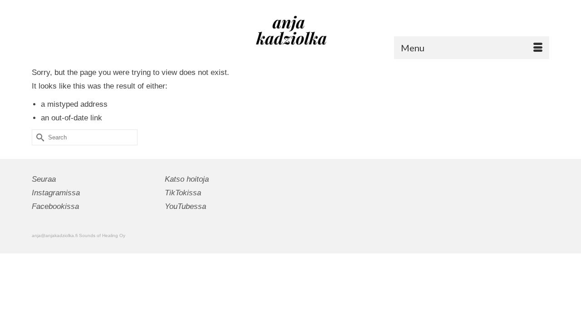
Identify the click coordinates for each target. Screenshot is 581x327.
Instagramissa (56, 192)
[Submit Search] (38, 137)
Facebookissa (55, 206)
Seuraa (44, 179)
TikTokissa (183, 192)
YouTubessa (185, 206)
